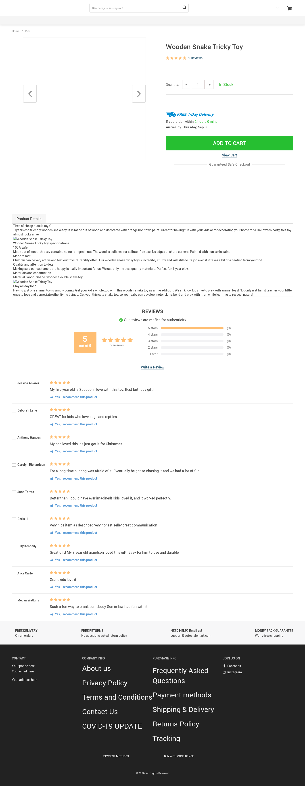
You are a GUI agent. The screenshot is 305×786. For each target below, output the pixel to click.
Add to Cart (229, 143)
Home (15, 31)
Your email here (23, 671)
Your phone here (23, 666)
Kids (28, 31)
